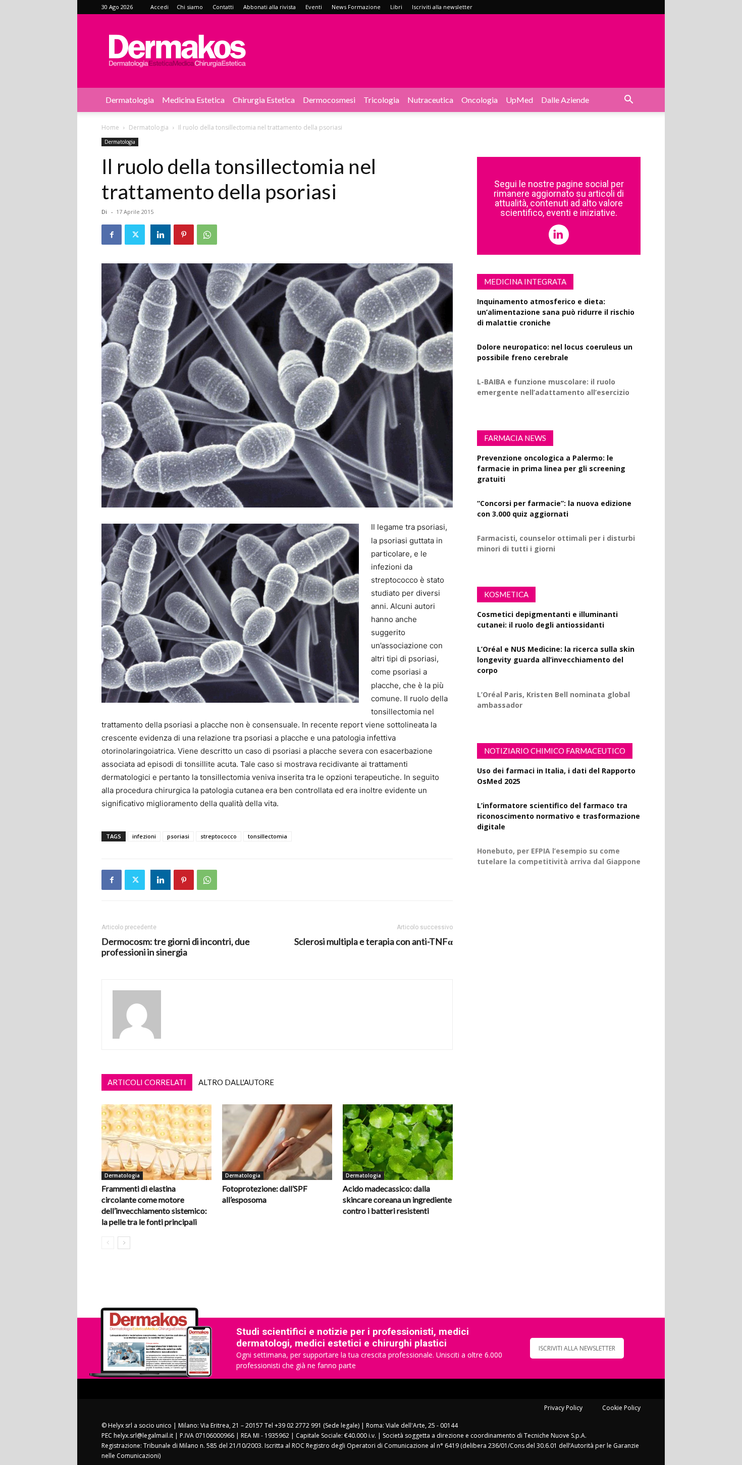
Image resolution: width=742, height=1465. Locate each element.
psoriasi (178, 836)
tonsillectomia (267, 836)
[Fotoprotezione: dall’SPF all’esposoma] (277, 1142)
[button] (628, 100)
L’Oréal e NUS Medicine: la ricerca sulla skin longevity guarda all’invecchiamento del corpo (555, 659)
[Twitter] (135, 234)
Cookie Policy (621, 1407)
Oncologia (479, 99)
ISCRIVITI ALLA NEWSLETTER (577, 1348)
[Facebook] (111, 234)
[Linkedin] (160, 234)
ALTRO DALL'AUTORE (236, 1082)
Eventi (313, 7)
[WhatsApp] (207, 234)
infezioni (144, 836)
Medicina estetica (193, 99)
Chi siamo (190, 7)
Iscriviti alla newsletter (442, 7)
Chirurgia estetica (264, 99)
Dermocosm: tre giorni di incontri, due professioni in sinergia (175, 946)
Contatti (223, 7)
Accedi (159, 7)
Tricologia (381, 99)
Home (110, 127)
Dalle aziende (565, 99)
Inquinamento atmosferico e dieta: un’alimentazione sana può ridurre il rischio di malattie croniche (555, 312)
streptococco (218, 836)
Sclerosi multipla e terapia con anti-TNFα (373, 941)
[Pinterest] (184, 234)
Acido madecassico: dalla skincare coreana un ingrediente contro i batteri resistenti (397, 1199)
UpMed (519, 99)
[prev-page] (107, 1242)
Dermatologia (129, 99)
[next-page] (124, 1242)
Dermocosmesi (329, 99)
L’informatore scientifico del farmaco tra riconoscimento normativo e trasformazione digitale (558, 816)
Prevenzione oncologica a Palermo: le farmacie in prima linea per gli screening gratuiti (551, 468)
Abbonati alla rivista (269, 7)
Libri (396, 7)
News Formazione (356, 7)
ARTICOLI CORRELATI (147, 1082)
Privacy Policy (563, 1407)
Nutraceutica (430, 99)
